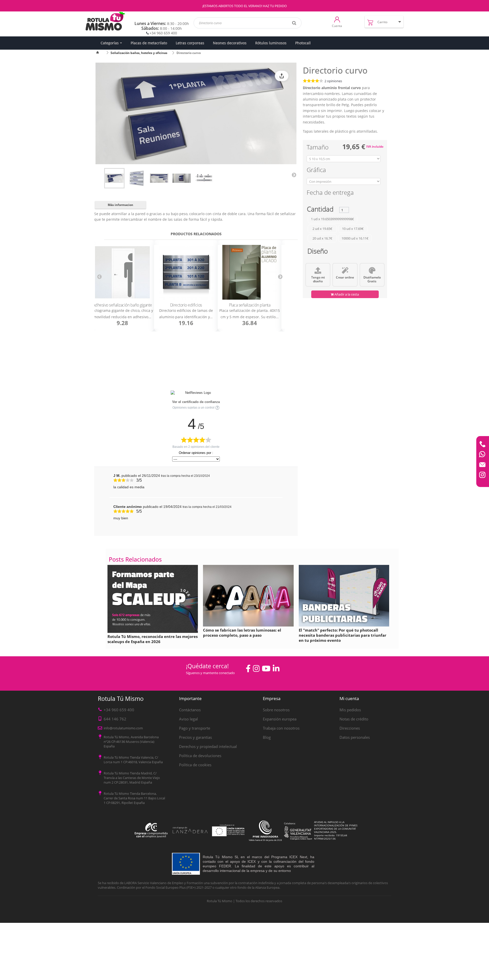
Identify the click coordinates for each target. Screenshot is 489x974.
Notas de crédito (353, 718)
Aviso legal (188, 718)
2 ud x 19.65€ (322, 228)
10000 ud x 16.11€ (355, 238)
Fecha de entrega (330, 193)
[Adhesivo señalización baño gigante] (122, 272)
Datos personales (354, 737)
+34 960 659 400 (163, 33)
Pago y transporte (194, 728)
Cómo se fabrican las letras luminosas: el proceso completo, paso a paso (242, 633)
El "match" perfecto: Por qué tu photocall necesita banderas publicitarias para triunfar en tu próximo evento (342, 635)
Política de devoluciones (200, 755)
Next (293, 174)
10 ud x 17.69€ (353, 228)
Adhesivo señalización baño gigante (122, 305)
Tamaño (318, 148)
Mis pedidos (350, 709)
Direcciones (349, 728)
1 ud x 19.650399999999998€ (332, 219)
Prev (99, 276)
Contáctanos (190, 709)
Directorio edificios (186, 305)
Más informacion (120, 205)
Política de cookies (195, 764)
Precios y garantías (195, 737)
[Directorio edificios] (186, 272)
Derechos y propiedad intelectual (208, 746)
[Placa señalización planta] (249, 272)
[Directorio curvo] (114, 178)
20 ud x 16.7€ (322, 238)
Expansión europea (279, 718)
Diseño (317, 252)
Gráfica (317, 171)
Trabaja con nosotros (281, 728)
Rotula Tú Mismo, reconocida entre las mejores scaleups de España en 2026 (152, 639)
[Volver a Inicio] (100, 53)
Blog (267, 737)
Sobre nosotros (276, 709)
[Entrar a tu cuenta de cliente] (337, 19)
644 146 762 (115, 718)
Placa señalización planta (249, 305)
